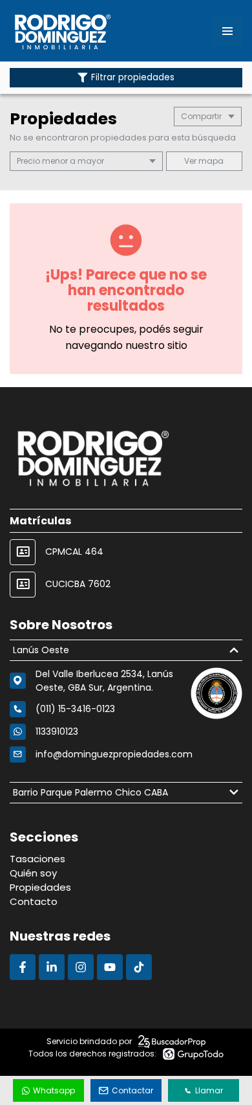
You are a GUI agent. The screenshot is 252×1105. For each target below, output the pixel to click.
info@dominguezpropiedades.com (114, 754)
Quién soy (33, 873)
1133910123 (57, 731)
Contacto (34, 901)
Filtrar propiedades (132, 77)
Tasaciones (37, 858)
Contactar (132, 1090)
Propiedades (40, 887)
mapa (210, 160)
